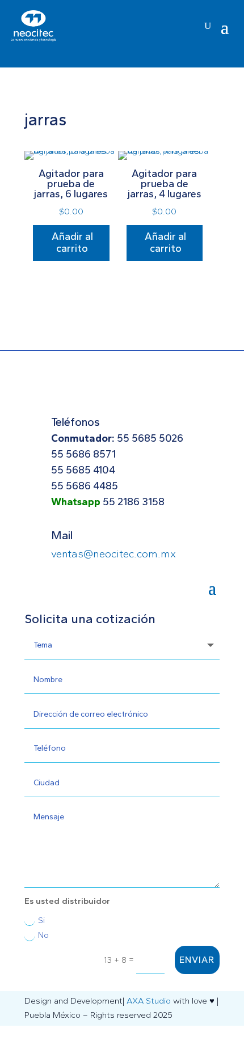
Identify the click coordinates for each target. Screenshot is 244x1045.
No (43, 935)
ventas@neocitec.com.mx (113, 553)
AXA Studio (149, 1001)
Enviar (196, 959)
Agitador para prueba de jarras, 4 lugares (164, 183)
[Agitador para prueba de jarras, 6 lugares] (71, 151)
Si (41, 920)
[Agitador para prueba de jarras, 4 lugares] (165, 151)
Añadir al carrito (72, 242)
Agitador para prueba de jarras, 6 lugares (71, 183)
